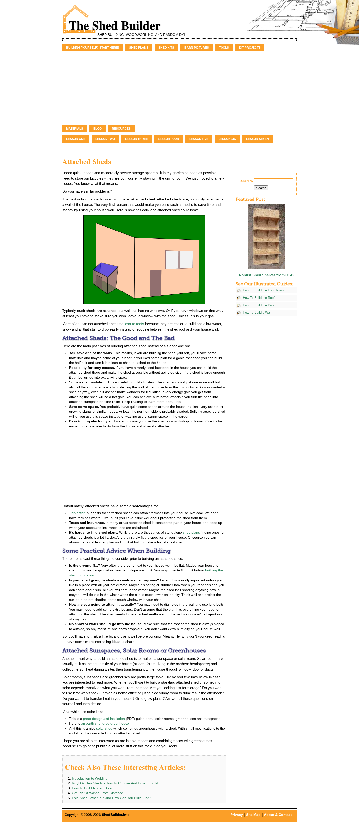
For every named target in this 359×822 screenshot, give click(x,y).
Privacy (237, 815)
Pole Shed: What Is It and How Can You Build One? (111, 798)
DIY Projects (250, 47)
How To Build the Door (259, 305)
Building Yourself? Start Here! (92, 47)
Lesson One (75, 138)
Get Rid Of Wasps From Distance (97, 793)
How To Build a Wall (257, 312)
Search (261, 188)
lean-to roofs (134, 324)
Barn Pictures (196, 47)
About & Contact (278, 815)
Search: (246, 181)
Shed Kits (166, 47)
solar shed (104, 728)
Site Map (253, 815)
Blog (97, 128)
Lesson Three (136, 138)
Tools (224, 47)
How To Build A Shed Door (92, 788)
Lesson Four (168, 138)
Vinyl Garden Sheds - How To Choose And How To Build (115, 783)
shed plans (191, 532)
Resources (121, 128)
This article (77, 513)
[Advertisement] (179, 88)
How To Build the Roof (259, 298)
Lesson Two (105, 138)
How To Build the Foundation (263, 290)
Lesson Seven (257, 138)
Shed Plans (138, 47)
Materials (74, 128)
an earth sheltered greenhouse (105, 723)
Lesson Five (198, 138)
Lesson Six (227, 138)
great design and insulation (104, 719)
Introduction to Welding (89, 778)
